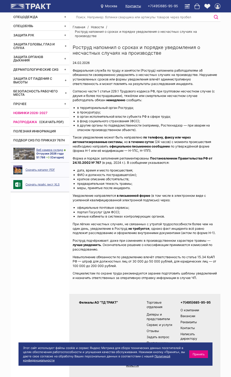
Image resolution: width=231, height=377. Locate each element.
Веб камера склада (49, 150)
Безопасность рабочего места (35, 92)
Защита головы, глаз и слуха (34, 45)
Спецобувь (23, 26)
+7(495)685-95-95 (163, 6)
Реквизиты (188, 322)
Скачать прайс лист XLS (42, 184)
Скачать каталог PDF (40, 169)
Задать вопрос (158, 337)
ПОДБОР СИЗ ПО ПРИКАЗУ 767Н (39, 140)
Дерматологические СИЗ (35, 69)
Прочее (20, 104)
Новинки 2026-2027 (30, 113)
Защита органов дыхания (28, 58)
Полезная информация (34, 131)
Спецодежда (25, 17)
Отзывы (153, 331)
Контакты (133, 6)
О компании (189, 310)
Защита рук (23, 35)
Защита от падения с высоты (32, 80)
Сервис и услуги (159, 325)
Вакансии (187, 316)
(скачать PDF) (51, 122)
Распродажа (25, 122)
